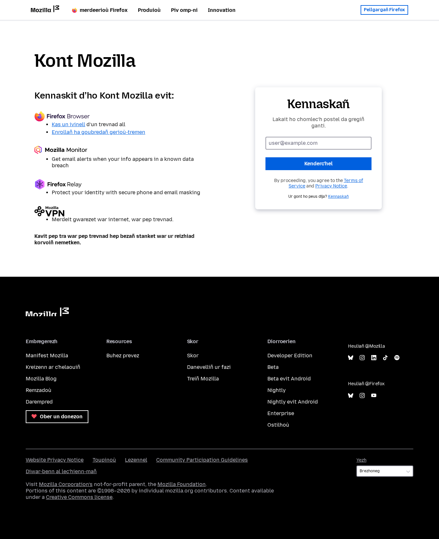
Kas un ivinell (68, 124)
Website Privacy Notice (55, 460)
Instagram (362, 358)
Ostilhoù (278, 425)
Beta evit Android (289, 379)
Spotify (396, 358)
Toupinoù (104, 460)
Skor (193, 355)
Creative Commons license (79, 497)
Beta (273, 367)
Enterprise (280, 413)
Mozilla (47, 312)
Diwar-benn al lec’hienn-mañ (61, 471)
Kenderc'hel (318, 164)
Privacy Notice (331, 186)
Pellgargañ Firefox (384, 10)
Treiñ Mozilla (203, 379)
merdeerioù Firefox (104, 10)
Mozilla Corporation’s (66, 484)
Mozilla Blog (41, 379)
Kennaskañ (338, 196)
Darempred (39, 402)
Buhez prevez (122, 355)
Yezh (361, 460)
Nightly (276, 390)
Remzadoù (38, 390)
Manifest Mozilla (47, 355)
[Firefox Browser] (120, 116)
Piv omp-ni (184, 10)
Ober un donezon (61, 416)
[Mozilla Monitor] (120, 151)
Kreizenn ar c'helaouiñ (53, 367)
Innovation (222, 10)
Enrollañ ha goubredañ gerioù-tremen (98, 132)
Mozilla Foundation (181, 484)
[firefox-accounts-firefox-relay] (120, 184)
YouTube (373, 395)
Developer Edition (289, 355)
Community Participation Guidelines (202, 460)
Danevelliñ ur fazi (209, 367)
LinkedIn (373, 358)
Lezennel (136, 460)
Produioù (149, 10)
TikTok (385, 358)
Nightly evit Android (292, 402)
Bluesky (350, 358)
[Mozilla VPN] (120, 211)
